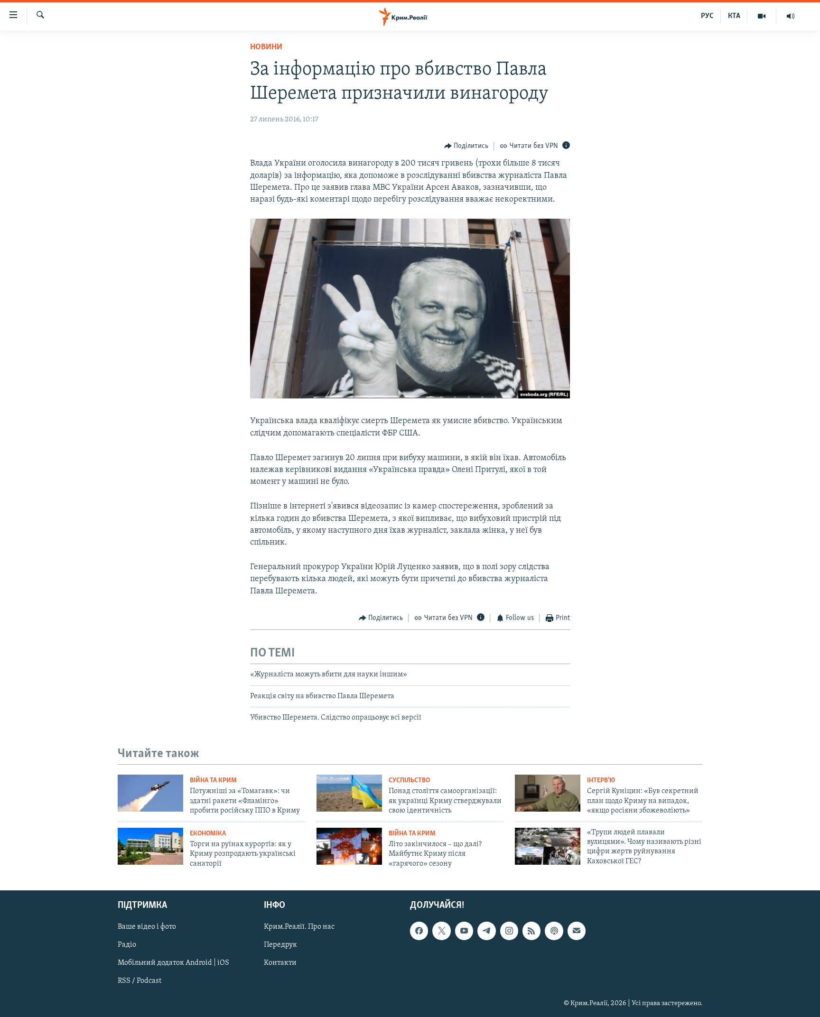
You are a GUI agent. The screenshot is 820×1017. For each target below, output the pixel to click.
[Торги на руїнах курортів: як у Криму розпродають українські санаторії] (150, 846)
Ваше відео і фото (147, 927)
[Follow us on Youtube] (464, 931)
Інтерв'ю (601, 780)
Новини (266, 47)
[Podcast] (554, 931)
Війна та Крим (213, 780)
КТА (734, 16)
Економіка (208, 833)
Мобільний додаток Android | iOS (173, 963)
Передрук (280, 945)
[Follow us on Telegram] (486, 931)
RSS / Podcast (139, 981)
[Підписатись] (577, 931)
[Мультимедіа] (761, 16)
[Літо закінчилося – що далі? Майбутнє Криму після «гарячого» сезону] (349, 846)
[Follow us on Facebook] (419, 931)
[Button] (466, 146)
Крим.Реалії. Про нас (299, 927)
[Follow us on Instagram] (509, 931)
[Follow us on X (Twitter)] (441, 931)
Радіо (127, 945)
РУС (707, 16)
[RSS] (531, 931)
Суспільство (409, 780)
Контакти (280, 963)
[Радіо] (790, 16)
